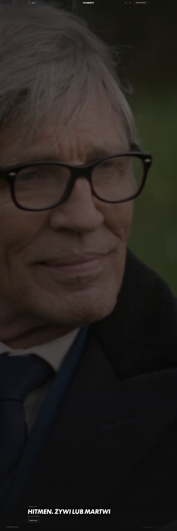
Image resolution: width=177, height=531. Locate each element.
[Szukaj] (125, 2)
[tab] (144, 527)
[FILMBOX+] (88, 3)
